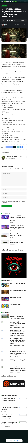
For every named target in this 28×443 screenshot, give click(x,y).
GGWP (15, 356)
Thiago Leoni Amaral (11, 156)
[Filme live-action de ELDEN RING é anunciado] (23, 409)
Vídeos (22, 318)
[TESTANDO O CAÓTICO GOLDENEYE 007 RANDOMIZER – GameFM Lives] (5, 324)
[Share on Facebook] (5, 20)
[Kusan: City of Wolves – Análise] (5, 285)
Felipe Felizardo (8, 24)
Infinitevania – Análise (15, 297)
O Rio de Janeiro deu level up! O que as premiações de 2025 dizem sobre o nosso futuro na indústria (18, 368)
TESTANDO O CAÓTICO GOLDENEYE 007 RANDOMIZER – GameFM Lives (18, 323)
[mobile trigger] (2, 1)
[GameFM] (10, 1)
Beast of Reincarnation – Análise (18, 290)
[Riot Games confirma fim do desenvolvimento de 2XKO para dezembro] (5, 243)
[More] (14, 20)
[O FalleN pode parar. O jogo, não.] (5, 362)
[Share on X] (7, 20)
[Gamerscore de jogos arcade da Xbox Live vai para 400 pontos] (23, 423)
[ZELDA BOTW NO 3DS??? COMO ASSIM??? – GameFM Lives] (5, 317)
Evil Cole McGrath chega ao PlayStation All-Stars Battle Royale (8, 400)
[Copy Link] (10, 20)
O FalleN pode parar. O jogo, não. (18, 360)
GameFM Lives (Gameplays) (15, 318)
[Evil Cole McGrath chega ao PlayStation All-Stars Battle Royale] (23, 400)
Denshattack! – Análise (15, 304)
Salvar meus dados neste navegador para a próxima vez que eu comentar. (14, 202)
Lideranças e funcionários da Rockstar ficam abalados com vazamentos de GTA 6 (17, 227)
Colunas (11, 356)
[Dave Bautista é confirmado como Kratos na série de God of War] (5, 236)
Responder (23, 156)
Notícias (4, 5)
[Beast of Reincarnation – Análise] (5, 292)
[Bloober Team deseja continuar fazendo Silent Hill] (23, 416)
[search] (21, 1)
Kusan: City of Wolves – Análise (17, 283)
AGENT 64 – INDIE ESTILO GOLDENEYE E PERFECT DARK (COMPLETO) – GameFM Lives (17, 332)
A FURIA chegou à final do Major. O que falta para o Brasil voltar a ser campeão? (18, 353)
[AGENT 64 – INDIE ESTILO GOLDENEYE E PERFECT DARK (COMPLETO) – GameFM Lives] (5, 332)
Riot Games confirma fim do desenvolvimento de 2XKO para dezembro (17, 242)
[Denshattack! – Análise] (5, 306)
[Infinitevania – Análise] (5, 299)
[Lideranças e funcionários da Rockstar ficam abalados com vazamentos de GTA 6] (5, 227)
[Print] (12, 20)
